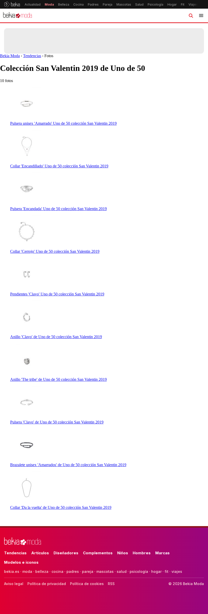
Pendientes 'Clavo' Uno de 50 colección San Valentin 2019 (57, 294)
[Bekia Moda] (17, 15)
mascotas (105, 571)
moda (27, 571)
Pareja (107, 4)
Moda (49, 4)
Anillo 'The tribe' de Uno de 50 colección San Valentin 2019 (58, 379)
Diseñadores (66, 552)
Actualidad (33, 4)
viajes (176, 571)
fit (166, 571)
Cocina (78, 4)
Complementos (98, 552)
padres (72, 571)
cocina (57, 571)
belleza (41, 571)
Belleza (63, 4)
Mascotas (123, 4)
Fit (182, 4)
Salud (139, 4)
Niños (122, 552)
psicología (139, 571)
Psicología (155, 4)
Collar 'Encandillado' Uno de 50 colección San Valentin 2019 (59, 166)
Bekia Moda (10, 56)
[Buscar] (190, 15)
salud (122, 571)
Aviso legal (13, 583)
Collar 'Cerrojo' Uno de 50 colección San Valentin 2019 (54, 251)
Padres (93, 4)
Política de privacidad (46, 583)
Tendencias (32, 56)
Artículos (40, 552)
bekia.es (11, 571)
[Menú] (201, 15)
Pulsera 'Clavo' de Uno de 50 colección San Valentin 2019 (56, 422)
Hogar (172, 4)
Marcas (162, 552)
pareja (87, 571)
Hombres (142, 552)
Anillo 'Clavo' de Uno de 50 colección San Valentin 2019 (56, 337)
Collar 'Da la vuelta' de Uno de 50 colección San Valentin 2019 (60, 507)
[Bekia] (12, 4)
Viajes (193, 4)
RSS (111, 583)
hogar (156, 571)
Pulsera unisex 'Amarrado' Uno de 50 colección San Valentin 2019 (63, 123)
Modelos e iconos (21, 562)
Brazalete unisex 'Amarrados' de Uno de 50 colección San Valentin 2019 (68, 465)
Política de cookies (87, 583)
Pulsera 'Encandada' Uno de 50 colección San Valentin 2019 (58, 209)
